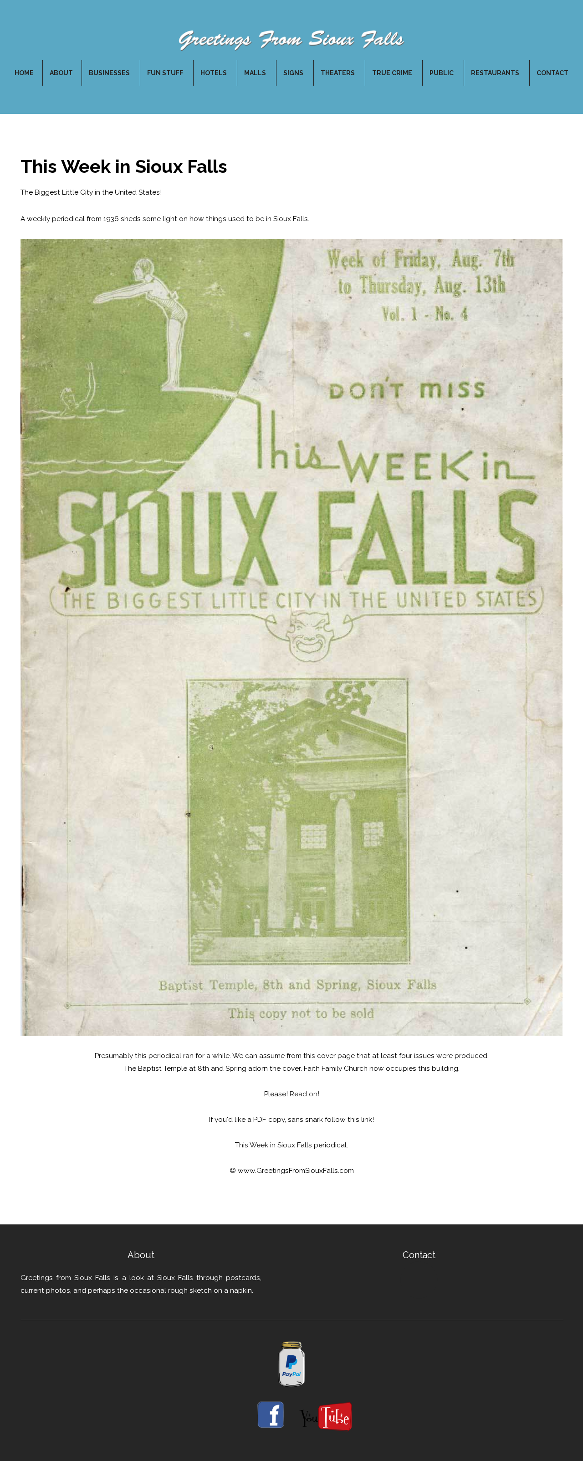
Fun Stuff (165, 73)
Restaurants (496, 73)
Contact (552, 73)
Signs (294, 73)
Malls (255, 73)
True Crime (393, 73)
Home (24, 73)
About (61, 73)
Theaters (338, 73)
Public (442, 73)
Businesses (110, 73)
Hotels (214, 73)
